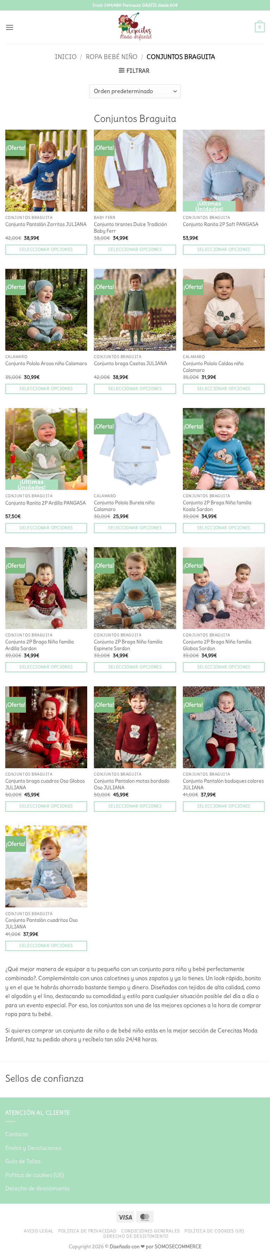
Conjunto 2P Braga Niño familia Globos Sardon (217, 645)
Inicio (66, 57)
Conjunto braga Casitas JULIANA (130, 363)
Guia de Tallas (22, 1161)
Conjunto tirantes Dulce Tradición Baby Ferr (130, 227)
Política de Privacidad (87, 1231)
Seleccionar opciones (46, 249)
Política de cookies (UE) (34, 1174)
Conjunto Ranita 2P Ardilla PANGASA (45, 503)
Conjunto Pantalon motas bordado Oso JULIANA (131, 784)
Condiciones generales (150, 1231)
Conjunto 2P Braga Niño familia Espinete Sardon (128, 645)
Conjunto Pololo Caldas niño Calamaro (213, 366)
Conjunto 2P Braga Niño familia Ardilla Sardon (39, 645)
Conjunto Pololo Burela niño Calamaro (124, 505)
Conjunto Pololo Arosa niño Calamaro (46, 363)
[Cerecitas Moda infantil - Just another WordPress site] (135, 27)
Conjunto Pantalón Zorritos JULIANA (45, 224)
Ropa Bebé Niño (111, 57)
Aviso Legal (39, 1231)
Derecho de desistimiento (37, 1188)
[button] (9, 27)
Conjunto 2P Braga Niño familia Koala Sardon (217, 505)
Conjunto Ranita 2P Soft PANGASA (220, 224)
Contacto (16, 1134)
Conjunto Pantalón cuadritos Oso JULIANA (41, 923)
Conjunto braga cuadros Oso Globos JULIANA (45, 784)
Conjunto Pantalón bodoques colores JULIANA (223, 784)
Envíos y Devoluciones (33, 1147)
